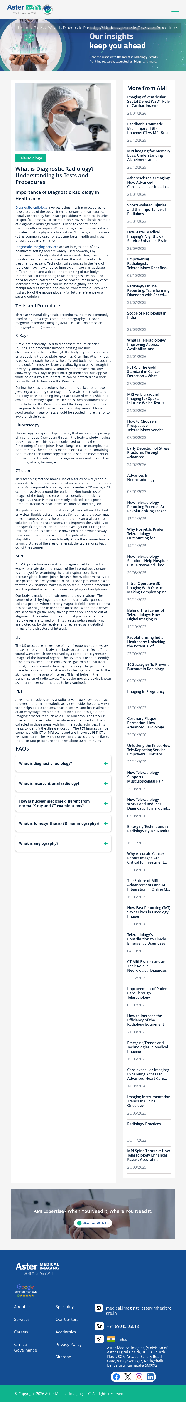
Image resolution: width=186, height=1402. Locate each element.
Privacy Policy (69, 1344)
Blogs (39, 27)
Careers (21, 1332)
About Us (23, 1306)
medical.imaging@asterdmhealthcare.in (138, 1310)
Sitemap (63, 1357)
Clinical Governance (25, 1347)
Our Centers (67, 1319)
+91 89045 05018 (123, 1326)
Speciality (65, 1306)
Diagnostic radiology (31, 207)
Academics (66, 1332)
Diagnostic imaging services (36, 247)
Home (23, 27)
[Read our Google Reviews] (25, 1295)
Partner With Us (96, 1223)
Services (22, 1319)
